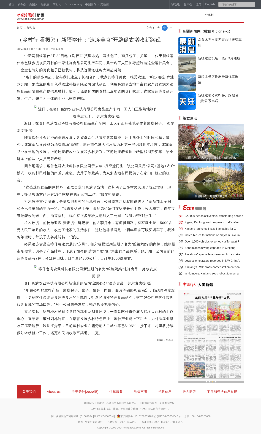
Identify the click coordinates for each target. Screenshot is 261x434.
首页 (11, 4)
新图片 (33, 4)
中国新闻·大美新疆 (97, 4)
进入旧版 (189, 391)
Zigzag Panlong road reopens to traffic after (212, 222)
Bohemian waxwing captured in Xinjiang (210, 247)
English (210, 4)
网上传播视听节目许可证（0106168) (71, 416)
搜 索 (252, 4)
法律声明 (140, 391)
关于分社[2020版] (85, 391)
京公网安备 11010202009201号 (138, 416)
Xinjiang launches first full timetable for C (210, 228)
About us (54, 391)
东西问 (57, 4)
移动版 (175, 4)
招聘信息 (165, 391)
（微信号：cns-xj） (207, 31)
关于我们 (29, 391)
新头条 (22, 4)
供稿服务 (116, 391)
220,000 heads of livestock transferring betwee (214, 215)
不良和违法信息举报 (222, 391)
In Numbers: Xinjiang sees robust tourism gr (212, 273)
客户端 (188, 4)
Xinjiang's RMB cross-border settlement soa (212, 267)
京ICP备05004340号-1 (170, 416)
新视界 (45, 4)
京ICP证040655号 (104, 416)
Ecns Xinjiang (73, 4)
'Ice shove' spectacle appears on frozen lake (212, 254)
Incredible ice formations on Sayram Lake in (212, 235)
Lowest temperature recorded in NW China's (212, 260)
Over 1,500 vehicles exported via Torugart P (212, 241)
